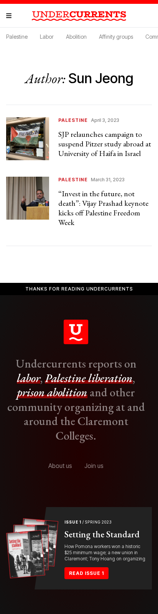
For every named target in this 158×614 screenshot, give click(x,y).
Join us (94, 466)
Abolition (76, 36)
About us (60, 466)
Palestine (17, 36)
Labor (47, 36)
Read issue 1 (86, 573)
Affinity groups (116, 36)
